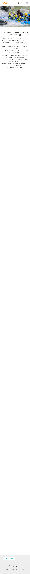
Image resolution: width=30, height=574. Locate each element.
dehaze (27, 3)
